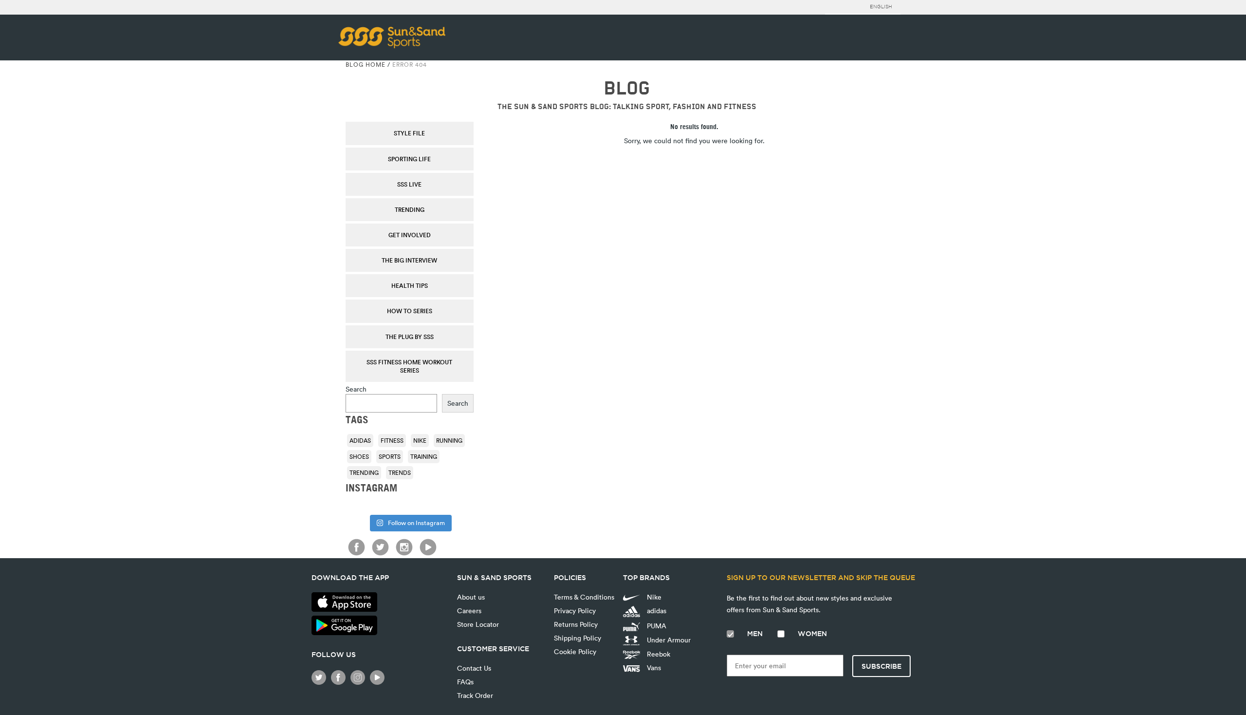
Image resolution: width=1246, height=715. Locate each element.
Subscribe (881, 666)
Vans (653, 667)
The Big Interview (409, 260)
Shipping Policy (577, 637)
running (449, 440)
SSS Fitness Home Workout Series (409, 366)
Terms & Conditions (584, 597)
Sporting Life (409, 158)
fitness (392, 440)
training (423, 456)
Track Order (475, 695)
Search (356, 389)
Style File (409, 133)
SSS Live (409, 184)
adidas (360, 440)
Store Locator (478, 624)
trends (399, 472)
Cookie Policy (575, 651)
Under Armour (668, 639)
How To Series (409, 310)
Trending (409, 209)
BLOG (627, 88)
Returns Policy (576, 624)
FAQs (465, 681)
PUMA (655, 625)
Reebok (657, 654)
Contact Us (474, 668)
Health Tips (409, 285)
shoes (359, 456)
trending (364, 472)
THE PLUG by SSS (409, 336)
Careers (469, 610)
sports (390, 456)
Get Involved (409, 234)
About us (471, 597)
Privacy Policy (575, 610)
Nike (419, 440)
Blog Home (365, 64)
